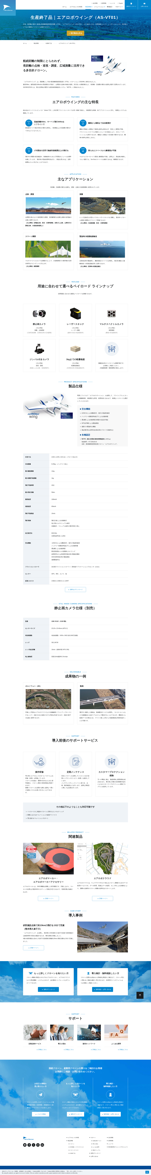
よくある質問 (96, 1147)
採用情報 (103, 3)
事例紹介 (109, 6)
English (121, 3)
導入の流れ (95, 1143)
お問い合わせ (94, 1156)
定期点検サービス (97, 1140)
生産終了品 (72, 1153)
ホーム (64, 6)
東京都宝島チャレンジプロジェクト (118, 1147)
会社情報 (95, 3)
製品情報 (70, 1140)
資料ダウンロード (96, 1153)
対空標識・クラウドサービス (77, 1147)
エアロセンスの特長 (76, 6)
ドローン (72, 1143)
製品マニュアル (96, 1150)
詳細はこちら (42, 1049)
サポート (93, 1137)
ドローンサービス (74, 1150)
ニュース (112, 3)
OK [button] (147, 1172)
